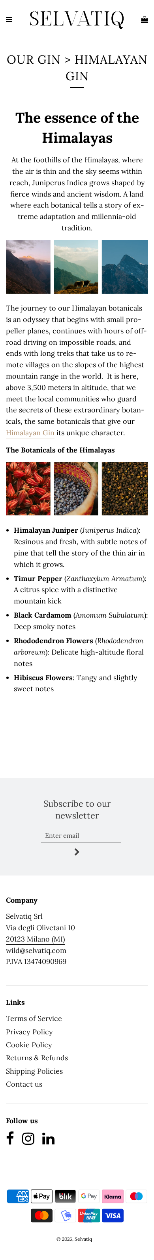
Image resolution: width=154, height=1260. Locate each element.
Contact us (24, 1084)
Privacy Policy (29, 1031)
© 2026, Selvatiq (74, 1239)
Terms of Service (34, 1018)
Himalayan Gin (30, 432)
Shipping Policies (34, 1071)
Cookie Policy (29, 1044)
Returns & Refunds (37, 1057)
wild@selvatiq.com (36, 950)
